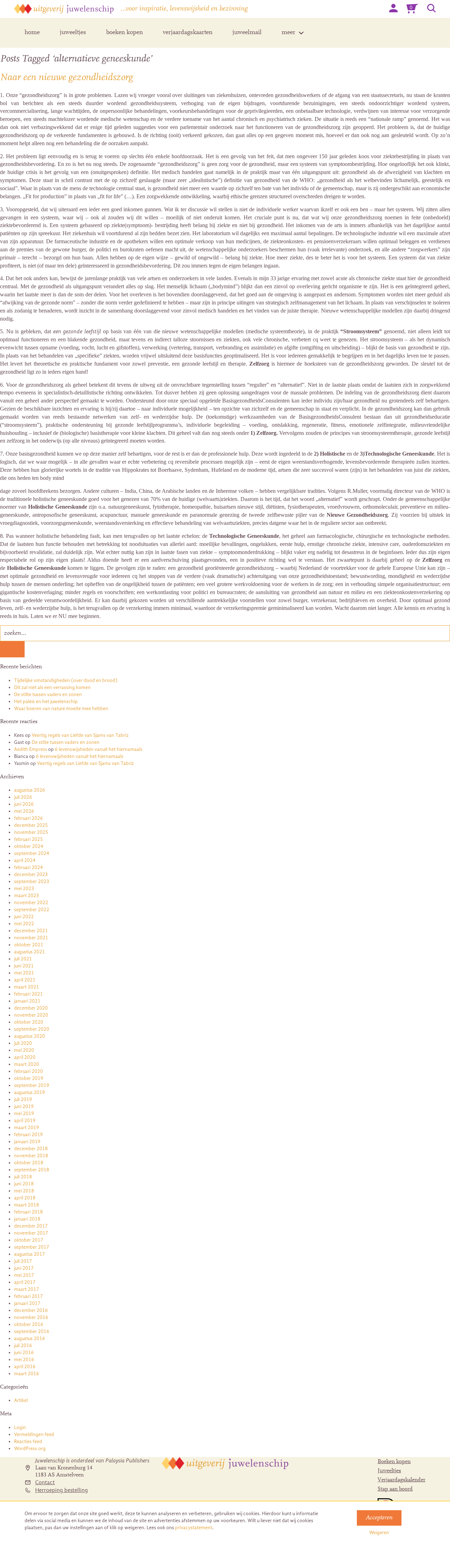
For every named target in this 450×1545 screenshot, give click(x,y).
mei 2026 (24, 811)
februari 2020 (28, 1071)
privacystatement (193, 1528)
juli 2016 (23, 1345)
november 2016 (31, 1317)
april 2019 (25, 1121)
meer (288, 33)
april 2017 (25, 1282)
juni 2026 (24, 804)
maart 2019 (26, 1128)
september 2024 (31, 853)
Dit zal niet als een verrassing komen (52, 687)
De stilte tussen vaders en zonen (48, 694)
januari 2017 (27, 1303)
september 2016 (31, 1331)
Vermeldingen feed (34, 1434)
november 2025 (31, 832)
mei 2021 (24, 973)
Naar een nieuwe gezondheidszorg (66, 78)
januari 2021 (27, 1001)
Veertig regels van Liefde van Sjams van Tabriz (80, 735)
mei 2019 (24, 1113)
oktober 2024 (28, 846)
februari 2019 (28, 1135)
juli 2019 (23, 1099)
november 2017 (31, 1233)
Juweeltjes (389, 1471)
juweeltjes (73, 33)
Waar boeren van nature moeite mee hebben (61, 709)
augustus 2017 (29, 1254)
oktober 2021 (28, 945)
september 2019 (31, 1085)
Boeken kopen (394, 1461)
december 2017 (31, 1226)
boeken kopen (124, 33)
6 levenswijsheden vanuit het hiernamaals (98, 749)
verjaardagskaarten (187, 33)
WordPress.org (30, 1448)
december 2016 (31, 1310)
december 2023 (31, 874)
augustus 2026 (29, 790)
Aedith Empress (30, 749)
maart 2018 (26, 1205)
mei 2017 (24, 1275)
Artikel (21, 1400)
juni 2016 (24, 1353)
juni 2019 (24, 1106)
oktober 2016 (28, 1324)
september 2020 (31, 1029)
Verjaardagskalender (401, 1480)
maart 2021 (26, 987)
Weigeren (379, 1533)
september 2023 (31, 881)
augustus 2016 (29, 1338)
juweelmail (247, 33)
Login (20, 1427)
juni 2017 (24, 1268)
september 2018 (31, 1170)
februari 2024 (28, 867)
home (32, 33)
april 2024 (25, 860)
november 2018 (31, 1156)
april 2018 (25, 1198)
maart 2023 (26, 896)
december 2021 (31, 931)
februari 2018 (28, 1212)
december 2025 (31, 825)
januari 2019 (27, 1142)
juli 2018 (23, 1177)
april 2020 (25, 1057)
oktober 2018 (28, 1163)
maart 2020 (26, 1064)
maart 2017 (26, 1289)
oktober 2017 (28, 1240)
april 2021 (25, 980)
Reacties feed (28, 1441)
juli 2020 (23, 1043)
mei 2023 (24, 888)
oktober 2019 (28, 1078)
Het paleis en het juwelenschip (46, 701)
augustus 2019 (29, 1092)
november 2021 (31, 938)
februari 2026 (28, 818)
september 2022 (31, 910)
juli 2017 (23, 1261)
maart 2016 (26, 1374)
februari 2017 (28, 1296)
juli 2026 (23, 797)
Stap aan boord (395, 1489)
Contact (45, 1482)
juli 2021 (23, 959)
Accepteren (379, 1518)
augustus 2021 (29, 952)
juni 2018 (24, 1184)
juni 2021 (24, 966)
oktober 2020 (28, 1022)
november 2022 (31, 903)
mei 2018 (24, 1191)
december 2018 (31, 1149)
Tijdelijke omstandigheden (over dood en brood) (65, 680)
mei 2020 (24, 1050)
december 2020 (31, 1008)
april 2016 (25, 1367)
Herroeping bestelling (61, 1490)
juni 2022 (24, 917)
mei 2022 (24, 924)
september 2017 (31, 1247)
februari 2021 (28, 994)
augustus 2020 (29, 1036)
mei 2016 (24, 1360)
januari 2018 (27, 1219)
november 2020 (31, 1015)
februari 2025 (28, 839)
